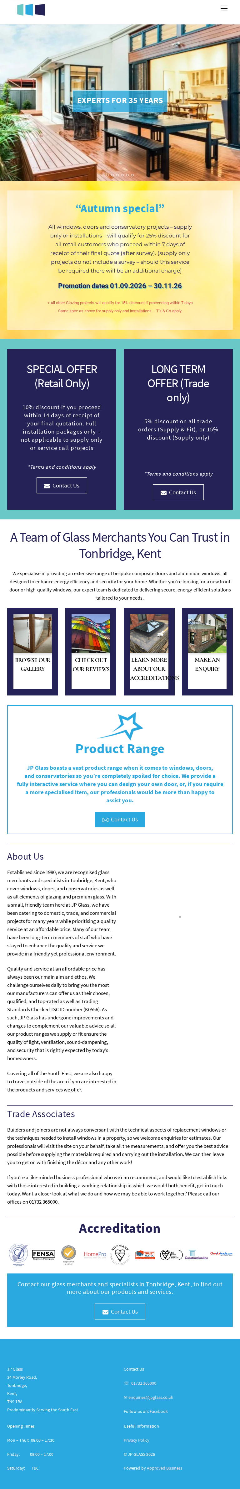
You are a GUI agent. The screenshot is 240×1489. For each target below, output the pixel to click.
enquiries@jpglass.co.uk (150, 1397)
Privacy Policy (136, 1440)
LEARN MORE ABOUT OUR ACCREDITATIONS (154, 669)
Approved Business (164, 1468)
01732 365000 (143, 1383)
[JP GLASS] (30, 13)
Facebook (159, 1411)
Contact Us (65, 485)
